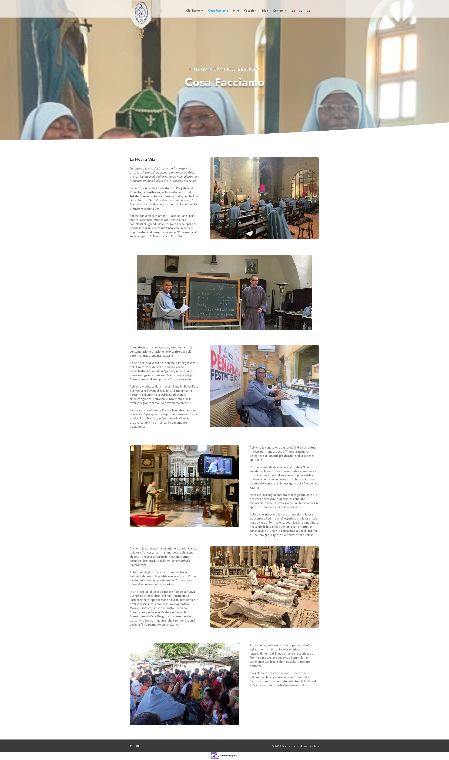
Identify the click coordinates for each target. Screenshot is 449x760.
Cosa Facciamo (218, 11)
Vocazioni (250, 11)
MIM (236, 11)
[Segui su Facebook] (131, 746)
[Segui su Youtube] (138, 746)
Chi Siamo (193, 11)
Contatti (278, 11)
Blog (265, 11)
